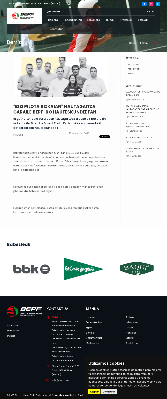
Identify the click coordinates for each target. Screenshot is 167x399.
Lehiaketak (132, 322)
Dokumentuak (94, 338)
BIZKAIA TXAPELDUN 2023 (139, 137)
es (148, 11)
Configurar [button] (109, 391)
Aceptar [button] (94, 391)
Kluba (19, 134)
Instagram (13, 330)
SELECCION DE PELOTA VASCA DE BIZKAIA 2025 (143, 93)
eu (153, 11)
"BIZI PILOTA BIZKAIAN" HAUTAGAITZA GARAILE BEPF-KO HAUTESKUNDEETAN (54, 109)
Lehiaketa (93, 20)
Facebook (12, 325)
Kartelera (131, 317)
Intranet (54, 11)
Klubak (110, 20)
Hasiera (53, 20)
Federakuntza (72, 20)
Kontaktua (56, 29)
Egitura (90, 327)
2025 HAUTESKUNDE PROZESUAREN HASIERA (138, 125)
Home (132, 43)
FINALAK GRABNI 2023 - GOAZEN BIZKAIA (142, 150)
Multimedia (92, 343)
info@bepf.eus (60, 380)
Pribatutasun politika (64, 395)
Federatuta (134, 69)
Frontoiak (126, 20)
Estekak (143, 20)
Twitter (11, 335)
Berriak (144, 43)
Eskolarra (134, 64)
